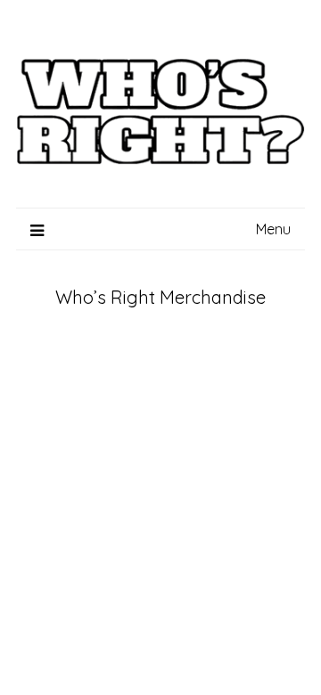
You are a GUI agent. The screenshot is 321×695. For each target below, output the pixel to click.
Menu (273, 229)
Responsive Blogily (51, 558)
